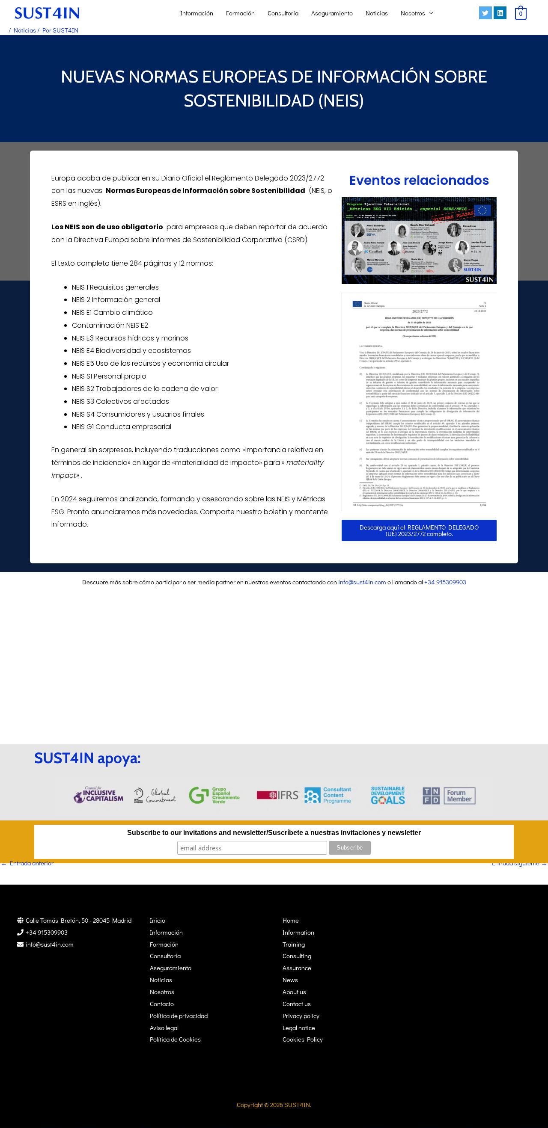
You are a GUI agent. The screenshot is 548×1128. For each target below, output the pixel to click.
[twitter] (486, 12)
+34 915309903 (445, 581)
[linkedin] (501, 12)
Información (196, 13)
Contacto (162, 1003)
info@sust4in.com (362, 581)
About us (294, 991)
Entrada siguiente (519, 863)
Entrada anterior (27, 863)
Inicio (157, 920)
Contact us (297, 1003)
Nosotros (413, 13)
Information (298, 932)
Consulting (297, 955)
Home (291, 920)
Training (294, 944)
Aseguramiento (332, 13)
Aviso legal (164, 1027)
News (290, 979)
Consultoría (283, 13)
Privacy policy (301, 1015)
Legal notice (299, 1027)
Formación (240, 13)
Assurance (297, 967)
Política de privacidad (179, 1015)
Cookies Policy (303, 1039)
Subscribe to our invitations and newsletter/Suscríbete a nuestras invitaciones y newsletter (274, 832)
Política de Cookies (175, 1039)
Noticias (377, 13)
